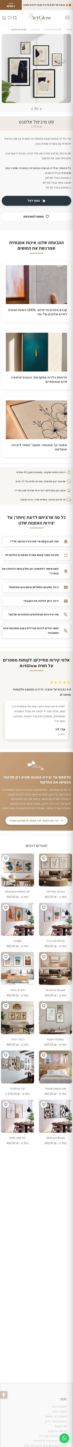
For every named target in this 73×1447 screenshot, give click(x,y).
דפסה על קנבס (56, 1431)
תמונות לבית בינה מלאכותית (50, 1441)
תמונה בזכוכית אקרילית (53, 1436)
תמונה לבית (60, 1411)
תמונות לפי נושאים (56, 1416)
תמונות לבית (59, 1406)
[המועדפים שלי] (9, 17)
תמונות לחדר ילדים (56, 1421)
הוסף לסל (34, 201)
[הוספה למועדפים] (43, 855)
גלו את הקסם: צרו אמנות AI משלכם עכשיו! (33, 817)
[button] (3, 1395)
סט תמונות (61, 1426)
